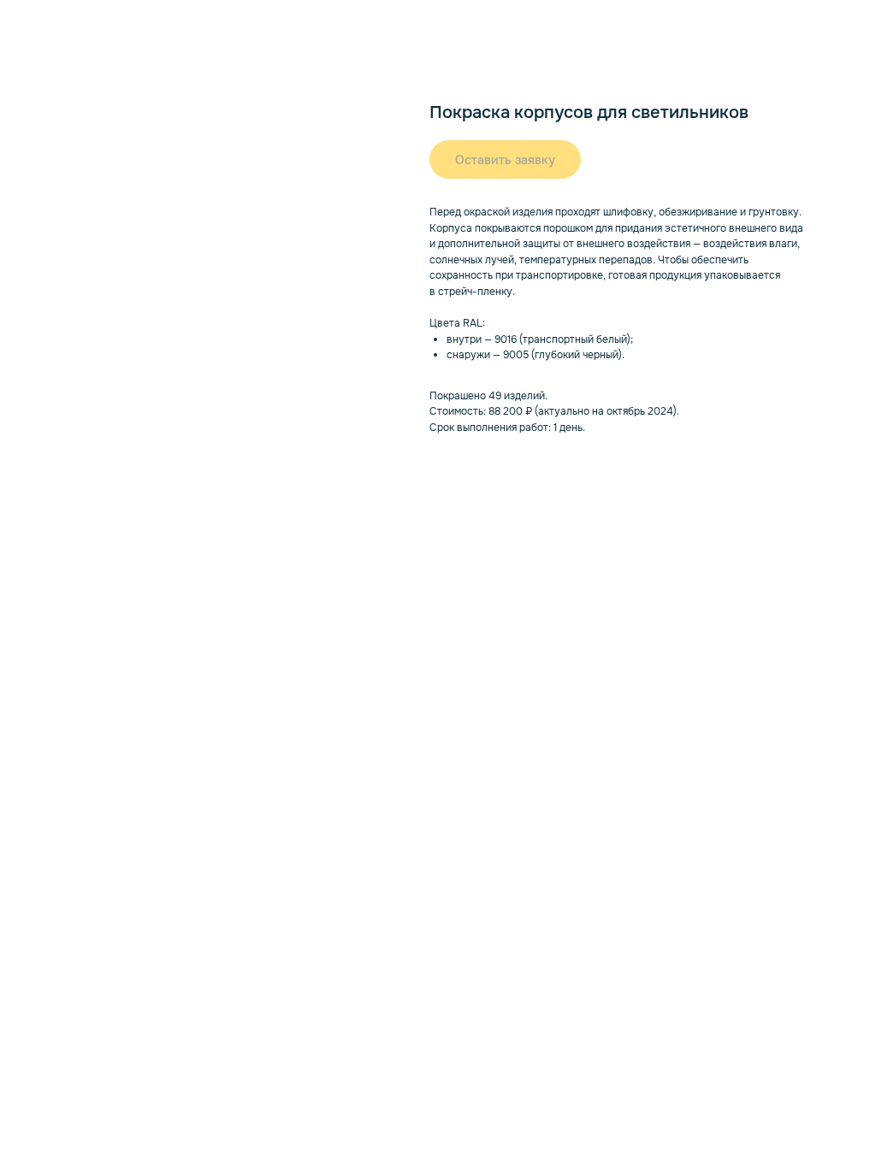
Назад (45, 25)
